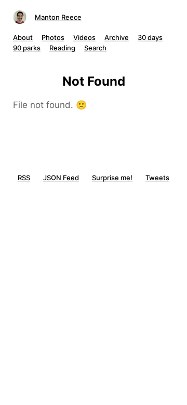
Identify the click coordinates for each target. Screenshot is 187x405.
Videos (84, 37)
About (23, 37)
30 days (150, 37)
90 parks (27, 48)
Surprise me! (112, 177)
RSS (24, 177)
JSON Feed (61, 177)
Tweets (157, 177)
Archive (116, 37)
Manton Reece (58, 17)
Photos (53, 37)
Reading (62, 48)
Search (95, 48)
